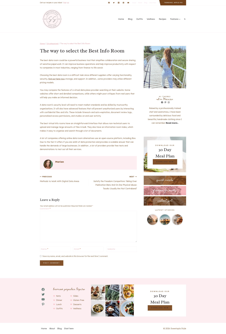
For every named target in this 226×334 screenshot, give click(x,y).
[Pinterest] (123, 2)
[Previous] (148, 220)
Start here (152, 3)
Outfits (139, 19)
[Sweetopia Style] (52, 19)
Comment (45, 208)
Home (134, 3)
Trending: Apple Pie (173, 2)
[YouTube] (128, 2)
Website (111, 249)
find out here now (56, 79)
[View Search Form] (185, 19)
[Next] (182, 220)
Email (77, 249)
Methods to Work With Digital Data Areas (59, 179)
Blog (145, 3)
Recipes (162, 19)
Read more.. (172, 123)
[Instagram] (118, 2)
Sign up (66, 3)
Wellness (151, 19)
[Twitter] (113, 2)
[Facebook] (109, 2)
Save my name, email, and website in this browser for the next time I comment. (75, 256)
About (140, 3)
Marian (59, 161)
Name (44, 249)
